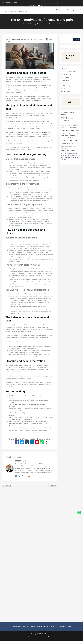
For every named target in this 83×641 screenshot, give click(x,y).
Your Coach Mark (11, 9)
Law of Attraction (66, 74)
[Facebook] (29, 5)
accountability (65, 112)
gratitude (70, 130)
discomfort (63, 125)
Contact (69, 626)
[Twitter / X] (19, 476)
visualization (70, 160)
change (70, 118)
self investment (71, 155)
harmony (75, 133)
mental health (64, 138)
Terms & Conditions (36, 626)
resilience (64, 148)
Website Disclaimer (48, 626)
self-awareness (68, 151)
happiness (64, 133)
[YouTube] (41, 5)
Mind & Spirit (64, 80)
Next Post (53, 485)
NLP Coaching (65, 86)
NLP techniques (69, 143)
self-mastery (75, 153)
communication (71, 123)
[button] (51, 1)
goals (64, 130)
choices (64, 121)
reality (75, 146)
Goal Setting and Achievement (14, 39)
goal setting (44, 132)
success (67, 157)
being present (75, 115)
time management (75, 157)
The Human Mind (66, 91)
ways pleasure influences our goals (34, 163)
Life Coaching (28, 39)
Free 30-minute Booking (51, 3)
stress (78, 155)
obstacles (76, 143)
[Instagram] (31, 5)
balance (70, 115)
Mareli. (50, 472)
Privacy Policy (16, 626)
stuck (63, 157)
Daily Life (64, 68)
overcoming (64, 146)
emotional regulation (45, 468)
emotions (63, 127)
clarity (69, 121)
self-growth (69, 153)
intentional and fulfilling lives (33, 100)
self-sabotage (64, 155)
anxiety (64, 115)
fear (67, 127)
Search (63, 36)
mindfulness (65, 141)
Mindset (63, 83)
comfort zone (74, 121)
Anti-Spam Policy (61, 626)
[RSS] (39, 5)
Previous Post (7, 485)
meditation (72, 135)
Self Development (66, 89)
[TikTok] (36, 5)
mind (70, 137)
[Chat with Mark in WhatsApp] (79, 513)
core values (17, 346)
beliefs (64, 118)
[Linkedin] (34, 5)
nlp (62, 144)
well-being (76, 160)
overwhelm (69, 146)
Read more (12, 398)
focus (71, 127)
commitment (64, 123)
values (63, 160)
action (72, 112)
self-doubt (63, 153)
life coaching (64, 135)
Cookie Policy (25, 626)
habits (77, 130)
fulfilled (75, 127)
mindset (73, 141)
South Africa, (31, 466)
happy (69, 133)
